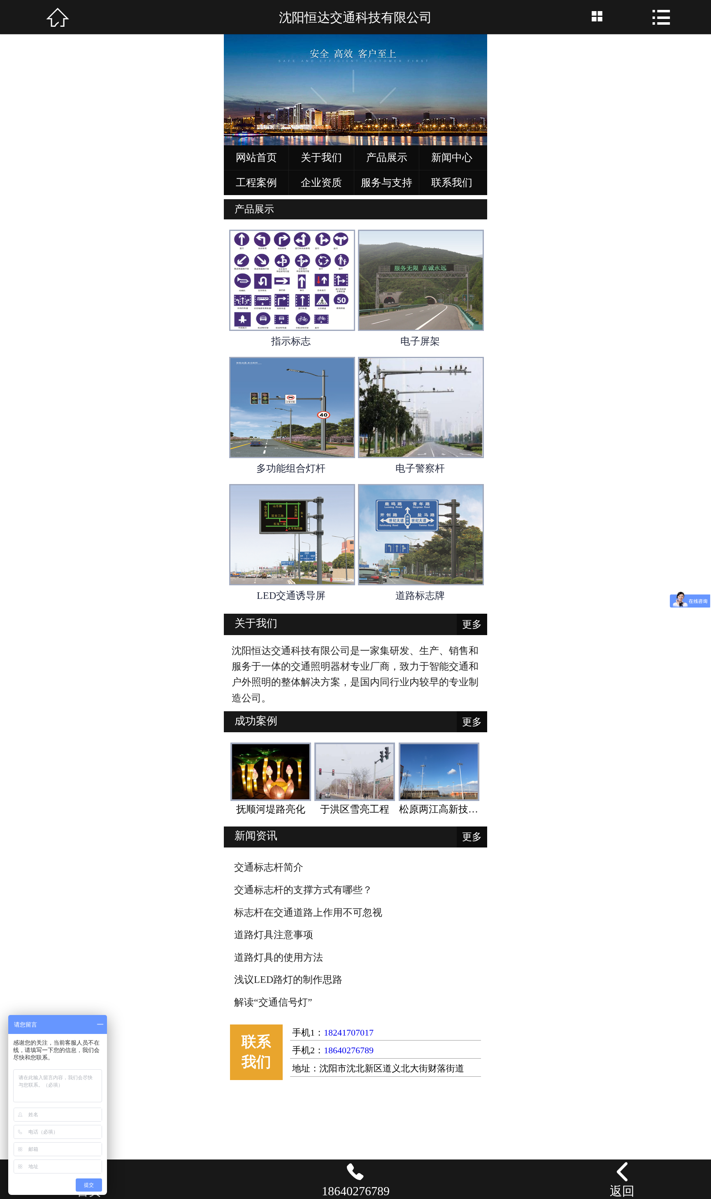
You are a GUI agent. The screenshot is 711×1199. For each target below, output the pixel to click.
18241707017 (349, 1033)
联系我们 (451, 182)
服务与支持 (386, 182)
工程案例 (256, 182)
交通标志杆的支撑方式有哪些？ (303, 890)
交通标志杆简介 (268, 867)
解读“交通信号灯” (273, 1002)
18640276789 (349, 1050)
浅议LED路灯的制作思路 (288, 979)
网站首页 (256, 157)
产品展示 (386, 157)
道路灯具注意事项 (273, 934)
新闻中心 (451, 157)
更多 (472, 624)
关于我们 (321, 157)
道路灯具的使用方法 (278, 957)
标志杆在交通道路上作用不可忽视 (308, 912)
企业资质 (321, 182)
